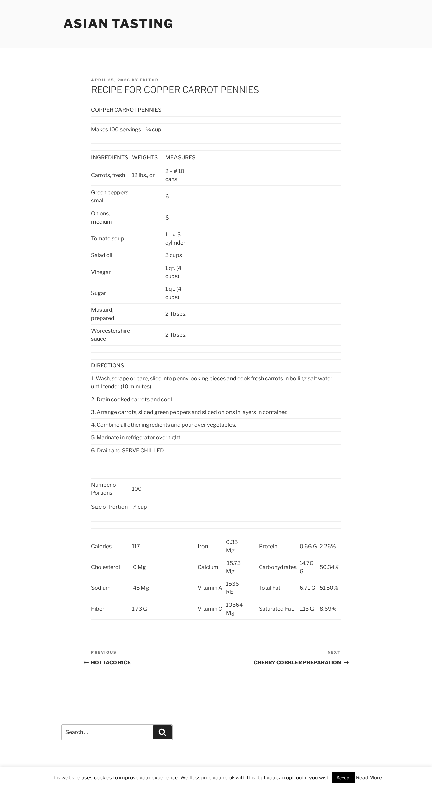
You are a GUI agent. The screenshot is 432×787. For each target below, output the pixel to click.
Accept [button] (343, 777)
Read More (369, 778)
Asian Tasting (118, 23)
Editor (149, 80)
